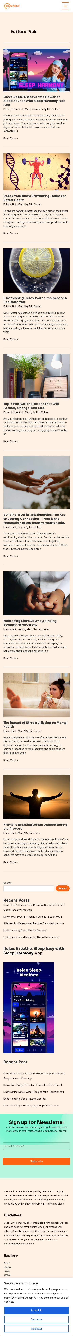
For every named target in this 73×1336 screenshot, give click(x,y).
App (23, 953)
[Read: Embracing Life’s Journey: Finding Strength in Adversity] (36, 593)
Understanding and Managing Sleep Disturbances (31, 937)
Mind (28, 109)
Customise (36, 1319)
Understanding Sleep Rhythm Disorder (24, 930)
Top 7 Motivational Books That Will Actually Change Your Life (31, 406)
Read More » (10, 138)
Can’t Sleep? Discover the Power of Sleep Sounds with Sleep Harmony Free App (34, 101)
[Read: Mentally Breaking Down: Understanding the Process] (36, 796)
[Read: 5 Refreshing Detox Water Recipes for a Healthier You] (36, 270)
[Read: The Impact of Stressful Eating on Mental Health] (36, 694)
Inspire (21, 629)
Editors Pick (17, 109)
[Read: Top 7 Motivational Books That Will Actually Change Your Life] (36, 376)
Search (7, 882)
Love (20, 527)
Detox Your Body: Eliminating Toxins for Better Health (33, 916)
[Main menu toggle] (65, 6)
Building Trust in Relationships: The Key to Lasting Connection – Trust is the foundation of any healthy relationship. (34, 519)
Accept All (36, 1310)
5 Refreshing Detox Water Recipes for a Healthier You (33, 923)
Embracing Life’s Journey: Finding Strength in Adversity (30, 623)
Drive (6, 109)
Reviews (36, 109)
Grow (7, 1274)
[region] (36, 1307)
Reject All (36, 1328)
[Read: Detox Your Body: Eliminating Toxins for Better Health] (36, 171)
